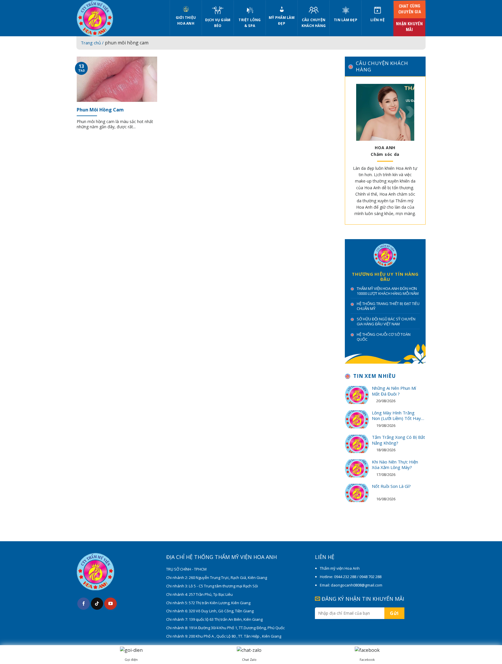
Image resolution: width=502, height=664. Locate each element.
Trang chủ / (93, 43)
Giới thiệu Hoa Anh (186, 20)
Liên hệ (377, 19)
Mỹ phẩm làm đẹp (282, 20)
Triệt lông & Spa (250, 22)
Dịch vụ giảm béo (218, 22)
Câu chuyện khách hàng (314, 22)
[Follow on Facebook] (83, 604)
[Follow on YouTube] (110, 604)
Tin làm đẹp (345, 19)
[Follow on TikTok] (97, 604)
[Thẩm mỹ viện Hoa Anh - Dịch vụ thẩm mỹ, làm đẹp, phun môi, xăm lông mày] (119, 18)
